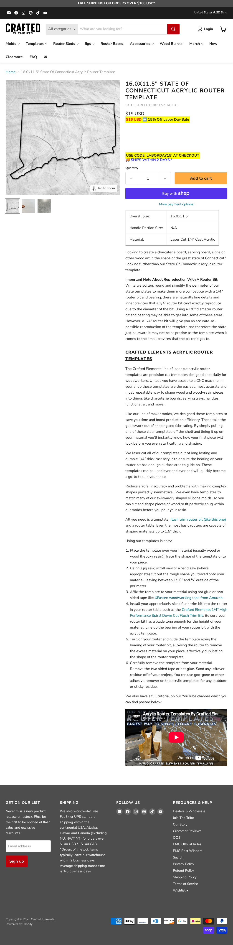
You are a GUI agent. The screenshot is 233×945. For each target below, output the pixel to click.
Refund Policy (183, 870)
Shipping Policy (185, 877)
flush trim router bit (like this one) (198, 519)
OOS (176, 837)
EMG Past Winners (187, 850)
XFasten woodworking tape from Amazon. (189, 597)
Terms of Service (185, 883)
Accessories (140, 43)
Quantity (131, 168)
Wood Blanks (171, 43)
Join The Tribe (183, 817)
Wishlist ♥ (180, 890)
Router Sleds (64, 43)
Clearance (14, 56)
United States (209, 12)
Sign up (16, 861)
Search (178, 857)
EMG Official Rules (187, 844)
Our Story (180, 824)
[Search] (173, 29)
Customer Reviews (187, 831)
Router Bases (112, 43)
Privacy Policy (183, 864)
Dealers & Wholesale (189, 811)
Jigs (88, 43)
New (213, 43)
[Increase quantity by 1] (165, 178)
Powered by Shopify (19, 924)
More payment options (176, 204)
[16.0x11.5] (12, 206)
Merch (195, 43)
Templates (35, 43)
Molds (11, 43)
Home (11, 72)
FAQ (33, 56)
